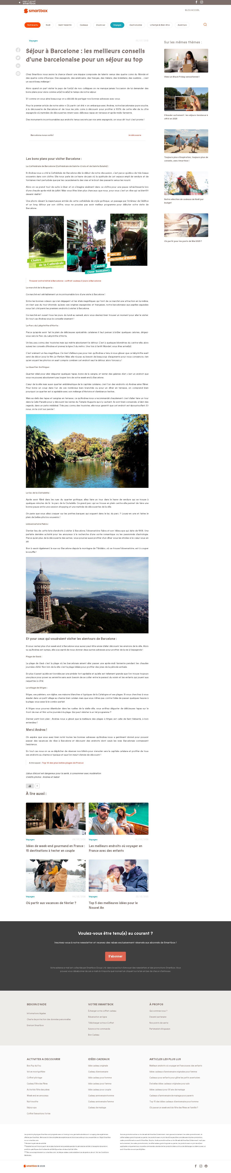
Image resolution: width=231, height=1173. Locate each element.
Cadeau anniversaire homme (101, 1095)
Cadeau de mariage (97, 1107)
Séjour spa (31, 1107)
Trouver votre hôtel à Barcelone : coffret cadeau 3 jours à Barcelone (65, 280)
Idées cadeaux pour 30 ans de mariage (167, 1089)
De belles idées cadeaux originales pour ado (169, 1083)
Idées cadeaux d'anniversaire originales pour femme (173, 1071)
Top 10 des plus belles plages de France (62, 762)
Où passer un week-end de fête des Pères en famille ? (173, 1107)
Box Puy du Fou (34, 1065)
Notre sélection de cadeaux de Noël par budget (184, 201)
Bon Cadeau (93, 1034)
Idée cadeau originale (98, 1065)
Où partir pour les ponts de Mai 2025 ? (183, 241)
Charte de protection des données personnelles (49, 1019)
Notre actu (32, 25)
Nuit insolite (32, 1101)
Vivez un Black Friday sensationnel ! (182, 76)
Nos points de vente (158, 1023)
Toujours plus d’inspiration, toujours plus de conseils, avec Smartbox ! (186, 159)
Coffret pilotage (34, 1077)
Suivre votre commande (99, 1028)
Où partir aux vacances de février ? (51, 903)
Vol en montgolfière (36, 1071)
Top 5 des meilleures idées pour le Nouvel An (113, 905)
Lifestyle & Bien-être (160, 25)
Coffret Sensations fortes (38, 1113)
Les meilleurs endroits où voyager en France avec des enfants (115, 848)
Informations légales (36, 1013)
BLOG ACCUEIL (192, 10)
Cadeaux (84, 25)
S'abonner (115, 956)
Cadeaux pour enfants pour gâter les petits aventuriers (174, 1077)
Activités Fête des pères (38, 1089)
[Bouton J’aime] (30, 786)
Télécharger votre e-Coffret (101, 1023)
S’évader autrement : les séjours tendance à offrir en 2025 (186, 117)
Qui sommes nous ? (158, 1011)
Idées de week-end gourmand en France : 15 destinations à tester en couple (55, 848)
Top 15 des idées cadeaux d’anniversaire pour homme (173, 1101)
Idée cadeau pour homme (100, 1077)
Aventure (182, 25)
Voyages (117, 25)
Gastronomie (135, 25)
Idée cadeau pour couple (99, 1089)
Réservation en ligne (97, 1017)
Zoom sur (100, 25)
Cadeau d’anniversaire (98, 1071)
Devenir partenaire (157, 1017)
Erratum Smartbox (35, 1025)
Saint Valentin (65, 25)
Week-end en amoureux (37, 1095)
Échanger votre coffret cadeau (102, 1011)
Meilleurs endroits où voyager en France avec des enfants (175, 1065)
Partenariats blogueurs (159, 1028)
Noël (48, 25)
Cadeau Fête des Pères (37, 1083)
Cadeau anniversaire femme (101, 1101)
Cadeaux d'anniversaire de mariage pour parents (171, 1095)
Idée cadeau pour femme (99, 1083)
